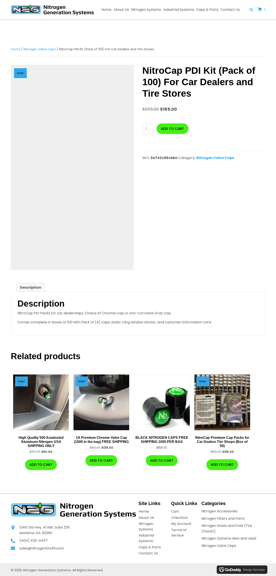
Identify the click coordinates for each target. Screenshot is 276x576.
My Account (181, 523)
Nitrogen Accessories (219, 511)
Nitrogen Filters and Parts (223, 518)
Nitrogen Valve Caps (40, 49)
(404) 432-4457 (33, 540)
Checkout (179, 517)
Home (15, 49)
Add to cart (172, 128)
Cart (175, 511)
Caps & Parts (150, 547)
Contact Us (148, 553)
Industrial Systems (146, 538)
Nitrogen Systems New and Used (228, 538)
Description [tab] (30, 287)
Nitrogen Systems (146, 526)
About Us (146, 517)
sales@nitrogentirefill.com (41, 548)
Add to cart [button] (41, 464)
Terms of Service (179, 532)
